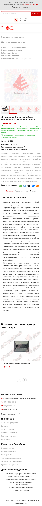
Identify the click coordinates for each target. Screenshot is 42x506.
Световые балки (10, 53)
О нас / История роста (9, 423)
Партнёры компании (8, 451)
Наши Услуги (5, 439)
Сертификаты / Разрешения (11, 461)
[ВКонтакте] (34, 186)
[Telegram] (25, 186)
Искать (36, 14)
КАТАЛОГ (13, 144)
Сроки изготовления (8, 436)
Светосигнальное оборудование (17, 59)
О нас (10, 2)
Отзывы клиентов (7, 448)
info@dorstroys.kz (9, 406)
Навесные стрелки (11, 56)
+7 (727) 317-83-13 (9, 402)
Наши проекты (6, 455)
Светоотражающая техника (12, 147)
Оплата (22, 2)
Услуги (15, 2)
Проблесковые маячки (12, 50)
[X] (29, 186)
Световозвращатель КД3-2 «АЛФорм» (17, 363)
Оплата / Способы (7, 429)
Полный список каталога (13, 37)
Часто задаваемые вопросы (11, 458)
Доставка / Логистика (9, 433)
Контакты (4, 426)
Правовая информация (9, 465)
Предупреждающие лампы (14, 47)
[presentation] (8, 84)
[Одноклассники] (38, 186)
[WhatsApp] (21, 186)
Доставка (29, 2)
